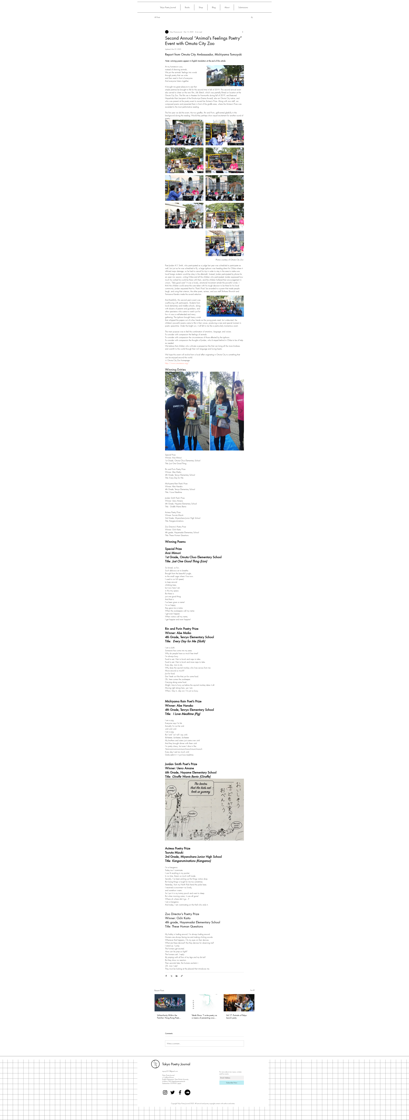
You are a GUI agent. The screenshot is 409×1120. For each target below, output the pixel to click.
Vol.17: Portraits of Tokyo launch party (236, 1016)
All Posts (157, 17)
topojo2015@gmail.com (170, 1071)
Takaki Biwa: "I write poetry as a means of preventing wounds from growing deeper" (204, 1016)
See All (252, 990)
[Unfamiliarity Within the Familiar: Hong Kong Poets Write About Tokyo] (170, 1002)
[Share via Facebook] (166, 976)
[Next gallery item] (241, 411)
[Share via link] (182, 976)
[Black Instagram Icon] (165, 1092)
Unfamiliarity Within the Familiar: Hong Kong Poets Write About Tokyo (168, 1016)
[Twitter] (172, 1092)
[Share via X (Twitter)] (171, 976)
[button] (252, 17)
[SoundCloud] (187, 1092)
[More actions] (242, 32)
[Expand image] (184, 132)
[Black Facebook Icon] (180, 1092)
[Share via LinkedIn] (177, 976)
